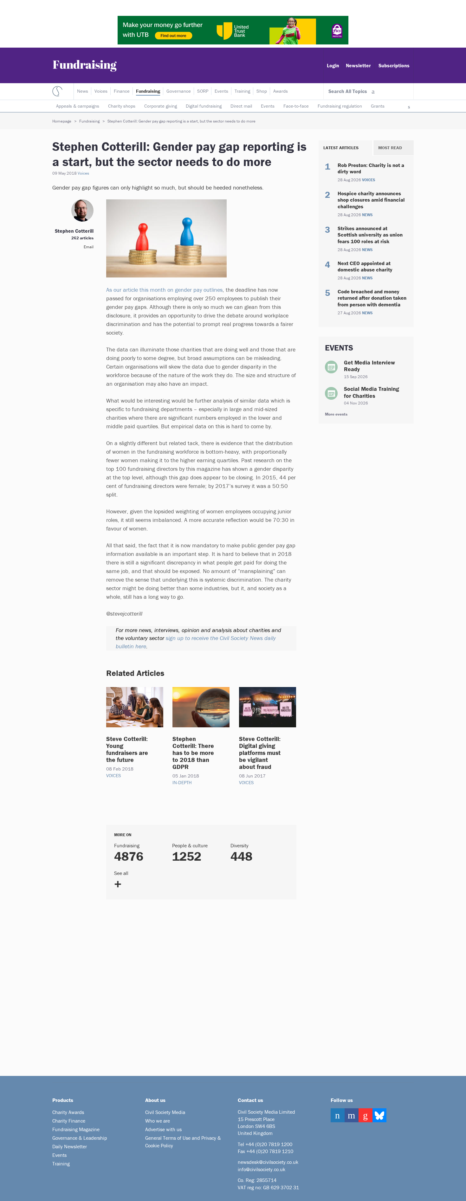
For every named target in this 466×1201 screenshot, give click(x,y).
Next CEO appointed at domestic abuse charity (365, 266)
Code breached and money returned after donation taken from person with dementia (372, 298)
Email (89, 247)
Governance (178, 91)
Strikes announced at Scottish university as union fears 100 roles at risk (370, 235)
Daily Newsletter (69, 1146)
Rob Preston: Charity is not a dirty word (371, 168)
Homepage (61, 121)
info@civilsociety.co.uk (261, 1169)
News (82, 91)
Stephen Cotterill (74, 231)
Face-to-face (296, 106)
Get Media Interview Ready (369, 366)
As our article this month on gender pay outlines (164, 289)
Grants (378, 106)
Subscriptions (394, 65)
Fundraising (148, 91)
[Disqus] (193, 985)
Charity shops (121, 106)
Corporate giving (160, 106)
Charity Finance (68, 1121)
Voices (100, 91)
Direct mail (241, 106)
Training (242, 91)
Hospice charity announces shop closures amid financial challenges (371, 200)
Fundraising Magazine (76, 1129)
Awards (280, 91)
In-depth (182, 782)
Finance (122, 91)
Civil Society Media (165, 1112)
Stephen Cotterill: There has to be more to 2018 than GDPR (193, 753)
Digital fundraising (204, 106)
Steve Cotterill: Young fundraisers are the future (127, 749)
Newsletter (358, 65)
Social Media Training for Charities (371, 392)
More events (336, 414)
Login (333, 65)
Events (268, 106)
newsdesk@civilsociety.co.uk (268, 1162)
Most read (390, 147)
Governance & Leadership (79, 1138)
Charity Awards (68, 1112)
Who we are (157, 1121)
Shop (261, 91)
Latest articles (341, 147)
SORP (202, 91)
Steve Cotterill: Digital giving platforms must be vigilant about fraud (260, 753)
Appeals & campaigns (77, 106)
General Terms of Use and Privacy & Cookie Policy (183, 1142)
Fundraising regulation (340, 106)
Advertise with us (163, 1129)
